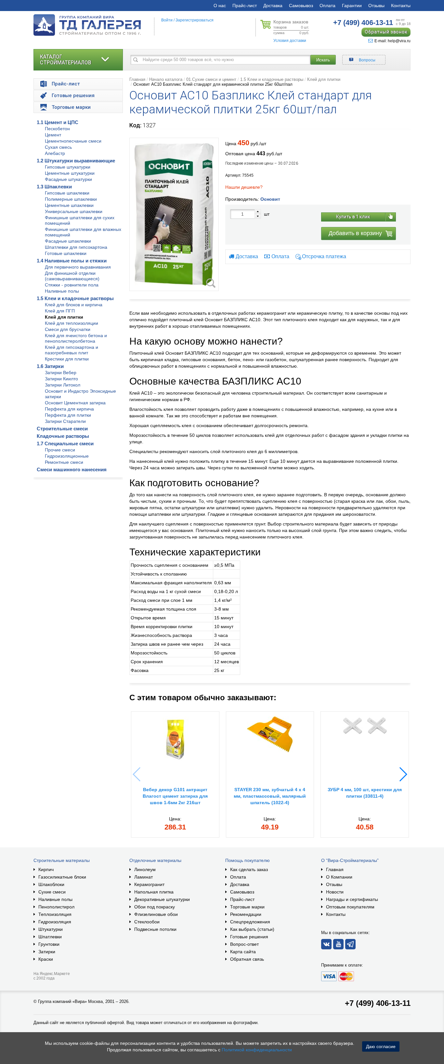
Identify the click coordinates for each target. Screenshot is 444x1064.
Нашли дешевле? (244, 187)
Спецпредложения (250, 921)
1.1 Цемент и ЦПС (57, 122)
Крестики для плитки (67, 358)
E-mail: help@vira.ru (392, 41)
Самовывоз (301, 5)
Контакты (401, 5)
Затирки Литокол (62, 384)
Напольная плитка (154, 891)
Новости (335, 891)
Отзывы (376, 5)
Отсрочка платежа (324, 256)
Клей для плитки (64, 317)
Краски (45, 959)
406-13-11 (363, 23)
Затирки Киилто (61, 378)
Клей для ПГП (60, 310)
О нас (220, 5)
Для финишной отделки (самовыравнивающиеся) (72, 276)
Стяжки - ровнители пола (71, 284)
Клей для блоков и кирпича (73, 304)
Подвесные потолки (155, 929)
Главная (137, 79)
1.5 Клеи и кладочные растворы (75, 298)
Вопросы (367, 60)
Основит (270, 199)
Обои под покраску (154, 906)
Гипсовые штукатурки (67, 167)
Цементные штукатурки (70, 173)
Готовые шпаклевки (65, 253)
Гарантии (352, 5)
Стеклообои (147, 921)
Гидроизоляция (54, 921)
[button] (402, 774)
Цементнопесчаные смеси (73, 141)
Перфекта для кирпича (69, 409)
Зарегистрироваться (195, 20)
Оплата (327, 5)
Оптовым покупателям (350, 906)
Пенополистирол (56, 906)
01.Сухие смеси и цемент (211, 79)
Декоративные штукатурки (162, 899)
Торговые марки (247, 906)
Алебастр (55, 153)
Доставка (272, 5)
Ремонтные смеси (64, 462)
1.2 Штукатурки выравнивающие (76, 160)
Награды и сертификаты (352, 899)
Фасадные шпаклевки (68, 241)
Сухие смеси (52, 891)
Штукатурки (50, 929)
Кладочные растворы (63, 436)
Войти (167, 20)
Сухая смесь (58, 147)
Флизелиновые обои (156, 914)
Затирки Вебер (60, 372)
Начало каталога (165, 79)
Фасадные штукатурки (68, 179)
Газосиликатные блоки (62, 877)
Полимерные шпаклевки (71, 199)
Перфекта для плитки (68, 415)
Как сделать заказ (249, 869)
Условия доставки (289, 40)
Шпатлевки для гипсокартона (76, 247)
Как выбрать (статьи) (252, 929)
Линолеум (145, 869)
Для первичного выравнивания (78, 267)
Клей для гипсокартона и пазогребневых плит (71, 350)
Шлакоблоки (51, 884)
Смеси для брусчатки (67, 329)
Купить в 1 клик (353, 216)
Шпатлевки (50, 936)
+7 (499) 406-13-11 (378, 1003)
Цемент (53, 134)
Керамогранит (149, 884)
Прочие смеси (60, 449)
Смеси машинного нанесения (72, 469)
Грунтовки (48, 944)
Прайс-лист (244, 5)
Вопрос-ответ (244, 944)
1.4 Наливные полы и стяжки (72, 260)
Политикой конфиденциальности (257, 1049)
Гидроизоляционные (67, 456)
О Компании (339, 877)
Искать (323, 59)
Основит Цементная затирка (75, 402)
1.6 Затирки (50, 366)
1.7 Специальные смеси (65, 443)
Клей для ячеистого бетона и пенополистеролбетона (76, 338)
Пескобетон (57, 128)
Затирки (46, 951)
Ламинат (143, 877)
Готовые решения (249, 936)
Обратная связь (247, 959)
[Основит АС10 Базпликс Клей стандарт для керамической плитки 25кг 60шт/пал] (174, 214)
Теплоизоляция (55, 914)
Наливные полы (62, 291)
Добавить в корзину (355, 233)
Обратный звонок (386, 32)
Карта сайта (243, 951)
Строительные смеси (62, 428)
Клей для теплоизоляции (71, 323)
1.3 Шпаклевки (54, 186)
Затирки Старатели (65, 421)
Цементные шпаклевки (69, 205)
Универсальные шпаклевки (73, 211)
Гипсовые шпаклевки (67, 193)
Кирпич (46, 869)
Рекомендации (245, 914)
